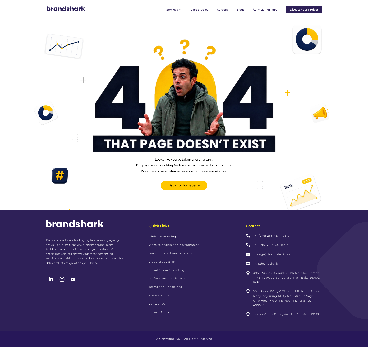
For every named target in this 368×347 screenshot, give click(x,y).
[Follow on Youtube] (72, 279)
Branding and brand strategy (170, 253)
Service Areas (159, 312)
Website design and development (174, 244)
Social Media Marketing (166, 270)
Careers (222, 9)
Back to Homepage (184, 185)
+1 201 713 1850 (267, 9)
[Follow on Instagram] (62, 279)
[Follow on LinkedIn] (51, 279)
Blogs (240, 9)
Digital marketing (162, 236)
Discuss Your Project (304, 9)
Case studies (199, 9)
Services (172, 9)
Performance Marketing (167, 278)
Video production (162, 261)
